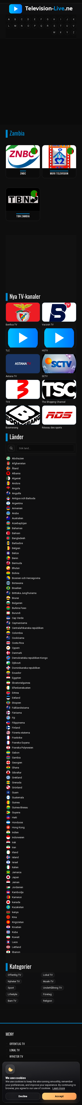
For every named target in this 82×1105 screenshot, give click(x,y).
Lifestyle (12, 994)
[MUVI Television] (59, 157)
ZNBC (23, 173)
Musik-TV (48, 981)
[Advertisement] (41, 83)
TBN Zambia (23, 216)
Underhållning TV (52, 987)
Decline (22, 1096)
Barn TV (12, 1000)
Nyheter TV (14, 981)
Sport (11, 987)
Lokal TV (48, 974)
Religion (47, 1000)
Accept (59, 1096)
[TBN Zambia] (23, 199)
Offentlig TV (14, 974)
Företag (47, 994)
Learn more (58, 1088)
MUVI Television (59, 173)
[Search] (11, 448)
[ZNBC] (23, 157)
